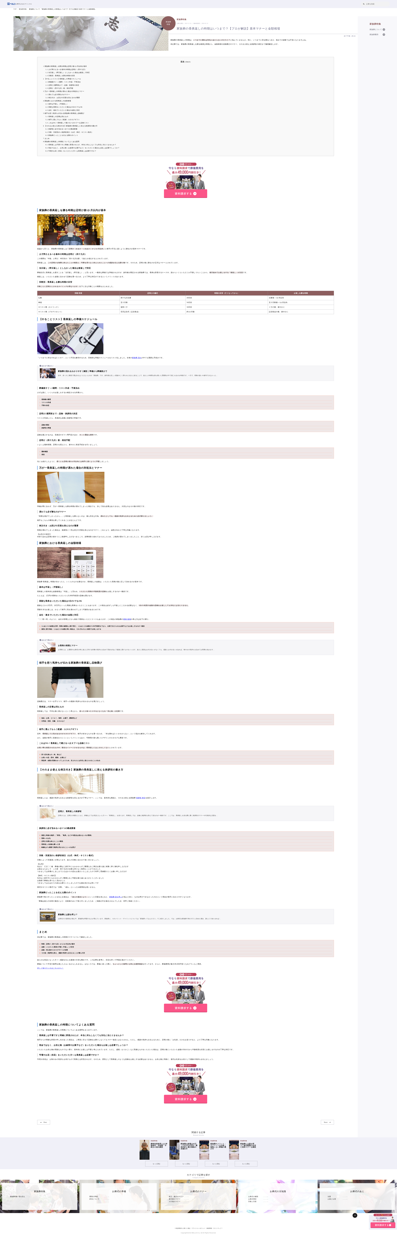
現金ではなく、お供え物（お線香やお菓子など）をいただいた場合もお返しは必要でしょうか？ (82, 148)
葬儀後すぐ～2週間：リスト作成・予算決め (63, 82)
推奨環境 (209, 1228)
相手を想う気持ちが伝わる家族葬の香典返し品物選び (63, 113)
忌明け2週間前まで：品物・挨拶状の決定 (62, 85)
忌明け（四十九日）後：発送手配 (59, 88)
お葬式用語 (252, 1199)
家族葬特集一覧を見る (17, 1196)
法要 (329, 1196)
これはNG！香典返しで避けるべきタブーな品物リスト (67, 123)
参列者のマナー (174, 1199)
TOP (15, 9)
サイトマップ (217, 1228)
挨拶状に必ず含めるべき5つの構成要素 (61, 129)
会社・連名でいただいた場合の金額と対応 (62, 110)
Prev (45, 1122)
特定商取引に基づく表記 (183, 1228)
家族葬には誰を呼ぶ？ (185, 916)
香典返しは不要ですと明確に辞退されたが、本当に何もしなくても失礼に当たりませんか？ (80, 145)
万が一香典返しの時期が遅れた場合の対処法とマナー (63, 91)
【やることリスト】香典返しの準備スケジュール (62, 79)
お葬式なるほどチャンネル (23, 4)
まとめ (46, 138)
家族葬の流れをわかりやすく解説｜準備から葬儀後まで (185, 373)
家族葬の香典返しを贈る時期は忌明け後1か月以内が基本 (65, 66)
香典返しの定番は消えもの (56, 116)
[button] (364, 4)
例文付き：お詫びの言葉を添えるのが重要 (62, 97)
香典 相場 (127, 619)
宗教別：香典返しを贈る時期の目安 (60, 75)
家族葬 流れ (136, 358)
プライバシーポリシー (198, 1228)
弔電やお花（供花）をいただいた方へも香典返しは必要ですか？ (70, 151)
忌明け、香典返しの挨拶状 (185, 813)
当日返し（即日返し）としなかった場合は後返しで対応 (67, 72)
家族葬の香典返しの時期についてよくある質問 (61, 141)
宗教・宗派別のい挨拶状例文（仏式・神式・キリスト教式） (69, 132)
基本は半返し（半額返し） (56, 104)
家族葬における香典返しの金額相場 (57, 101)
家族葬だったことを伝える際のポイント (61, 135)
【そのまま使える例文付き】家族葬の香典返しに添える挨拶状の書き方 (70, 126)
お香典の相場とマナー (185, 647)
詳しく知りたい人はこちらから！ (50, 968)
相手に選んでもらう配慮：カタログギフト (62, 119)
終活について (94, 1199)
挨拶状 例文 (140, 798)
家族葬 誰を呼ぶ (115, 897)
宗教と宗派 (252, 1201)
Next (326, 1122)
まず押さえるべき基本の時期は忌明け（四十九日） (65, 69)
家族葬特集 (23, 9)
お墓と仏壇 (332, 1199)
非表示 (188, 62)
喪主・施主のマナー (176, 1196)
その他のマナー (174, 1201)
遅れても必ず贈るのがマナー (57, 94)
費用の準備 (93, 1196)
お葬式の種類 (253, 1196)
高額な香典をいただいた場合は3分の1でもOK (64, 107)
